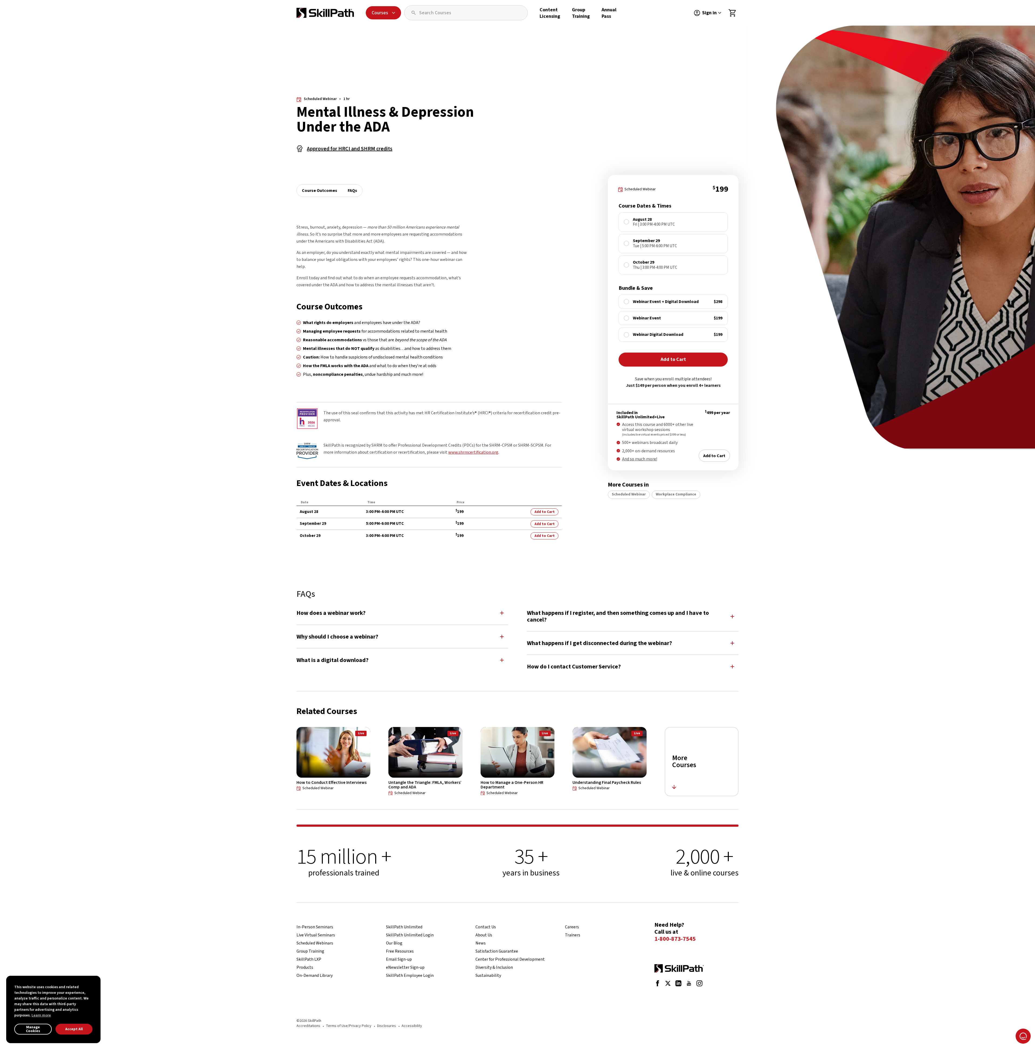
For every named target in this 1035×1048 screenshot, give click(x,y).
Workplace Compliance (676, 494)
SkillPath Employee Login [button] (410, 975)
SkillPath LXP (308, 959)
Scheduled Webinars (314, 943)
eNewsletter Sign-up (405, 967)
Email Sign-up (399, 959)
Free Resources (400, 951)
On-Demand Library (314, 975)
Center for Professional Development (510, 959)
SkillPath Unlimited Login (410, 935)
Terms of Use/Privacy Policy (348, 1026)
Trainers (572, 935)
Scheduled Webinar (629, 494)
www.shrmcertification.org (473, 452)
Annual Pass (609, 13)
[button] (402, 613)
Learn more (41, 1015)
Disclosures (386, 1026)
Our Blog (394, 943)
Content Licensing (550, 13)
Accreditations (308, 1026)
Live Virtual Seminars (315, 935)
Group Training (581, 13)
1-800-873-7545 (675, 939)
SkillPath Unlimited (404, 927)
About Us (483, 935)
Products (304, 967)
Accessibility (412, 1026)
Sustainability (488, 975)
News (480, 943)
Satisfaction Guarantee (496, 951)
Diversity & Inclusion (494, 967)
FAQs (352, 191)
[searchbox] (466, 12)
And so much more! (639, 459)
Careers (572, 927)
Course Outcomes (319, 191)
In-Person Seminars (314, 927)
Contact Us (485, 927)
